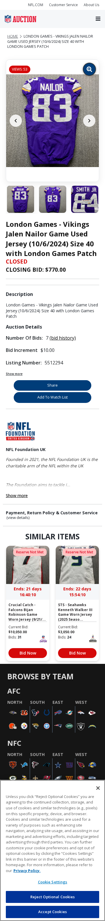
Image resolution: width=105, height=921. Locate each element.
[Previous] (16, 121)
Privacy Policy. (27, 870)
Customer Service (63, 4)
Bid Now (28, 653)
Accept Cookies (52, 911)
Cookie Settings (52, 882)
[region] (52, 850)
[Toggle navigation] (98, 19)
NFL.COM (35, 4)
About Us (91, 4)
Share (52, 385)
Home (12, 36)
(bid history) (63, 338)
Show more (14, 374)
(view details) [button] (18, 517)
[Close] (98, 788)
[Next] (89, 121)
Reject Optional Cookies (52, 896)
